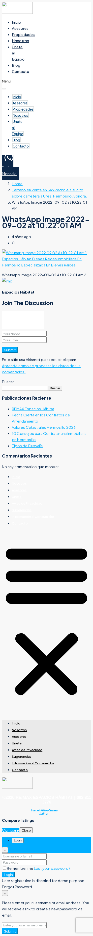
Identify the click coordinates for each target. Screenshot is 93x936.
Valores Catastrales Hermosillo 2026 (44, 427)
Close (26, 830)
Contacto (20, 71)
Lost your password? (52, 868)
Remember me (20, 868)
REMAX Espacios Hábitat (33, 408)
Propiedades (23, 34)
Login (8, 874)
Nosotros (20, 40)
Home (17, 183)
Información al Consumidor (33, 517)
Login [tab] (18, 840)
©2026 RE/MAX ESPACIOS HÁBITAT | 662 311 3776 (46, 800)
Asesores (20, 28)
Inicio (16, 22)
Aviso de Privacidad (27, 503)
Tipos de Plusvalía (27, 445)
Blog (16, 65)
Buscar (8, 381)
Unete (17, 497)
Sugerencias (21, 510)
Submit (10, 350)
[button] (46, 620)
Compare (10, 830)
